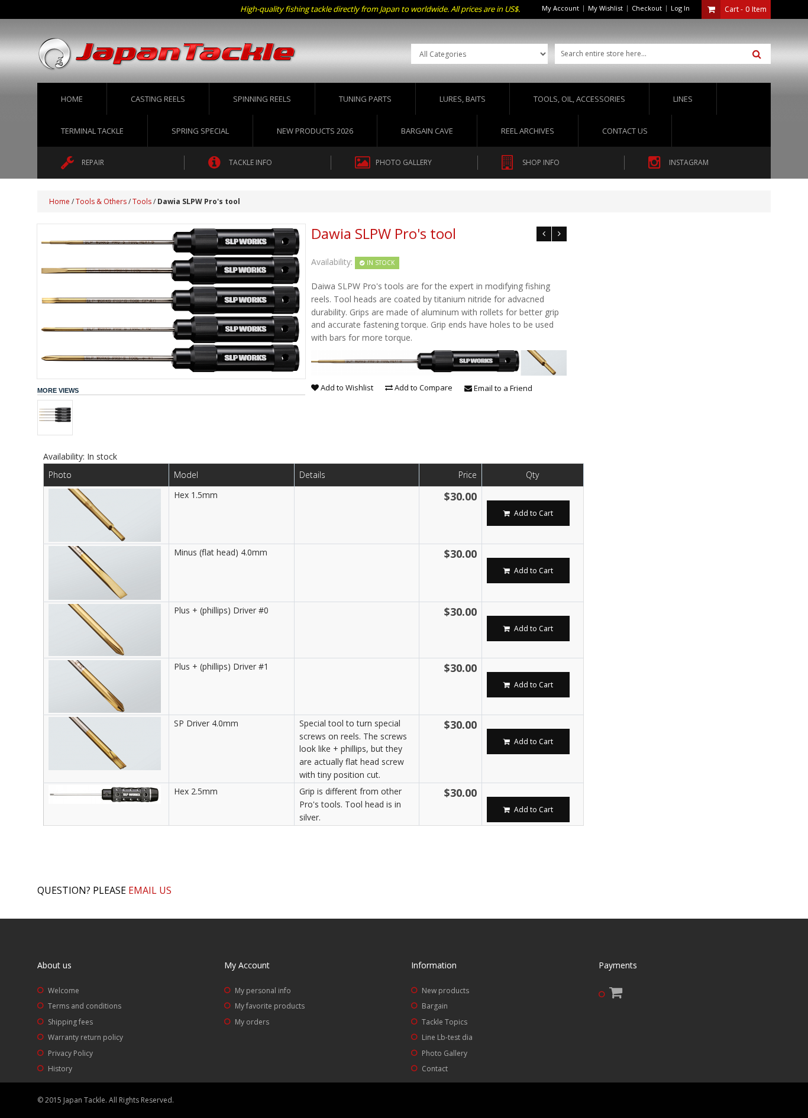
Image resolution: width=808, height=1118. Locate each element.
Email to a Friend (502, 388)
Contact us (625, 130)
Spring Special (200, 130)
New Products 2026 (315, 130)
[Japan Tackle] (167, 54)
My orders (252, 1022)
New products (445, 990)
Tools (141, 201)
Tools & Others (101, 201)
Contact (435, 1069)
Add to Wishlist (346, 387)
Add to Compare (423, 387)
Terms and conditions (84, 1006)
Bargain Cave (427, 130)
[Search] (757, 54)
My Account (560, 8)
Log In (680, 8)
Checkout (647, 8)
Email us (150, 890)
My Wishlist (605, 8)
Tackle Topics (444, 1022)
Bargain (435, 1006)
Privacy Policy (70, 1053)
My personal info (263, 990)
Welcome (63, 990)
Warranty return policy (85, 1037)
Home (72, 98)
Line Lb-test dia (447, 1037)
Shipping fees (70, 1022)
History (60, 1069)
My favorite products (270, 1006)
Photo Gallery (444, 1053)
